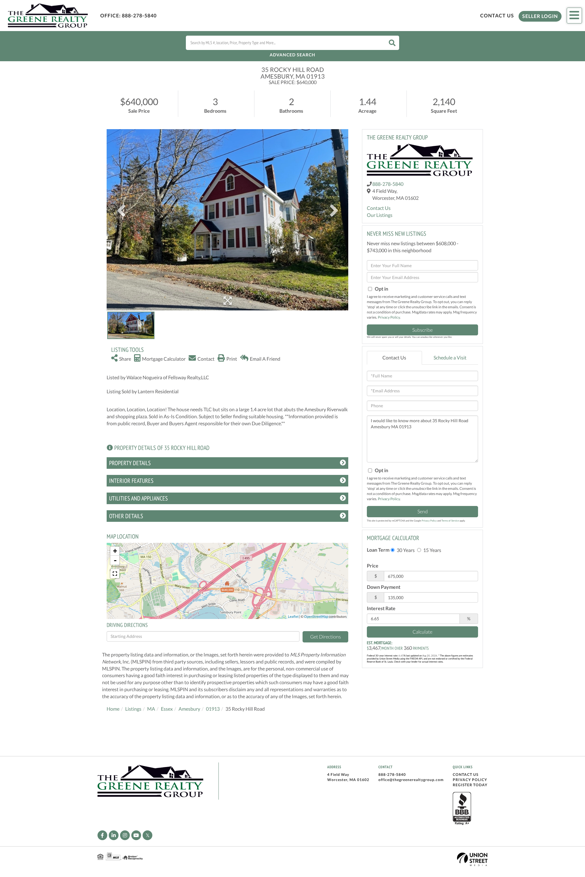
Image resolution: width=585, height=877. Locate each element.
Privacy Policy (389, 317)
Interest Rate (381, 608)
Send (422, 511)
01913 (213, 709)
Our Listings (379, 215)
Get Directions (325, 636)
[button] (392, 43)
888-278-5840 (139, 15)
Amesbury (189, 709)
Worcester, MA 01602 (348, 779)
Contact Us (497, 15)
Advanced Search (292, 54)
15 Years (431, 550)
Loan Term (378, 550)
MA (151, 709)
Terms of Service (450, 520)
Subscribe (422, 330)
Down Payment (383, 587)
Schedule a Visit (450, 357)
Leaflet (293, 616)
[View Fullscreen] (114, 573)
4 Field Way (338, 774)
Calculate (422, 632)
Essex (167, 709)
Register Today (470, 785)
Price (372, 565)
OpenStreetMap (316, 616)
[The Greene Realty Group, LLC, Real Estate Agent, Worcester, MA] (462, 809)
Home (113, 709)
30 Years (405, 550)
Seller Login (540, 16)
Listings (133, 709)
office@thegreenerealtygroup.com (411, 779)
